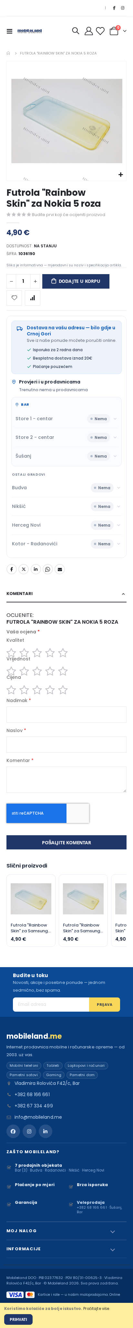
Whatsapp (48, 569)
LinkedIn (36, 569)
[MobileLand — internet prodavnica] (30, 30)
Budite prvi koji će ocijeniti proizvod (68, 215)
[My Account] (89, 31)
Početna (8, 53)
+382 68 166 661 (32, 1094)
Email (60, 569)
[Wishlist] (101, 31)
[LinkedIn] (45, 1131)
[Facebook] (114, 8)
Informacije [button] (23, 1249)
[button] (120, 175)
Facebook (11, 569)
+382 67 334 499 (34, 1106)
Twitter (23, 569)
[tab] (66, 593)
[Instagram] (123, 8)
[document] (66, 1315)
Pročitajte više (96, 1308)
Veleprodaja (91, 1202)
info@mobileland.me (38, 1117)
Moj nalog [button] (21, 1231)
